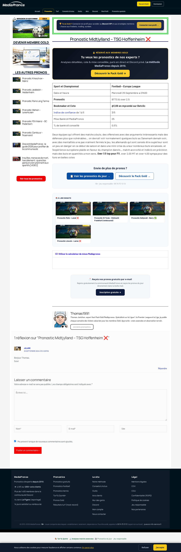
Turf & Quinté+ (59, 495)
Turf (57, 11)
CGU (134, 491)
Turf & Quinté (62, 539)
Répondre (162, 368)
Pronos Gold (58, 500)
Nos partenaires (139, 509)
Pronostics (48, 11)
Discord (95, 11)
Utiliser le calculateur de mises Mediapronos (79, 254)
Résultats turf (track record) (65, 504)
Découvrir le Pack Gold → (110, 73)
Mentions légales (139, 481)
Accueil (37, 11)
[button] (110, 254)
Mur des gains (98, 500)
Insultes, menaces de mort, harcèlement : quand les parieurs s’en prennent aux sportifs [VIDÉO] (35, 161)
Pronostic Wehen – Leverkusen (31, 111)
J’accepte (160, 547)
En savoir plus (88, 547)
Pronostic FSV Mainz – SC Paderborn (34, 122)
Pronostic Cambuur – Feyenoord (32, 134)
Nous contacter (99, 514)
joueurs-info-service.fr (152, 524)
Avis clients (97, 495)
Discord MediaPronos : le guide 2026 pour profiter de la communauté (35, 146)
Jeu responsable (139, 504)
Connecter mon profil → (149, 25)
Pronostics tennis (61, 491)
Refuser (145, 547)
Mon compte (97, 509)
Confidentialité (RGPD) (142, 495)
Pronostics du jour (104, 539)
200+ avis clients (33, 486)
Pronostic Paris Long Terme (35, 101)
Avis (87, 11)
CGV (133, 486)
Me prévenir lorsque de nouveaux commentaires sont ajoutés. (45, 441)
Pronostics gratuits (118, 11)
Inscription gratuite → (110, 292)
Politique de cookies (140, 500)
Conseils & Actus (68, 11)
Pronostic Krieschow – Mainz (33, 79)
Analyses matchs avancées (82, 539)
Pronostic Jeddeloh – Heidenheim (32, 91)
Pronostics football (61, 486)
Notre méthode (99, 481)
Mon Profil (104, 11)
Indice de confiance (65, 112)
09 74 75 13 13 (122, 524)
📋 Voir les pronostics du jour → (90, 176)
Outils (80, 11)
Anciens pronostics (82, 327)
